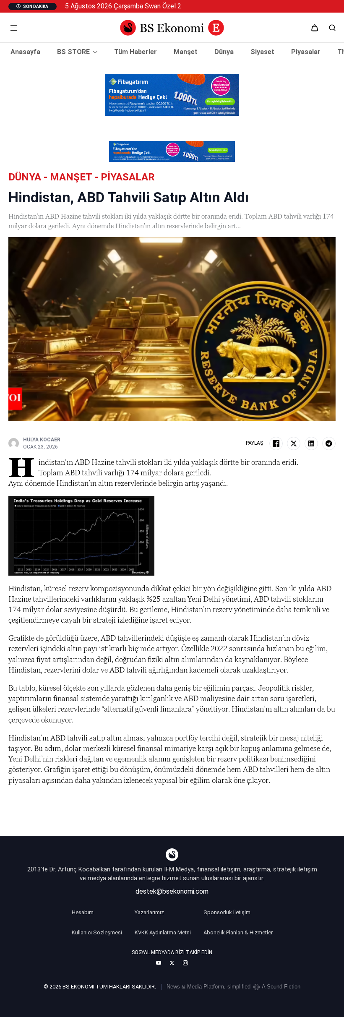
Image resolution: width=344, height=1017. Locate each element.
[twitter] (172, 962)
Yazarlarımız (149, 912)
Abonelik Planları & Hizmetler (238, 932)
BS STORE (73, 52)
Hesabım (83, 912)
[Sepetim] (314, 27)
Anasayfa (25, 52)
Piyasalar (306, 52)
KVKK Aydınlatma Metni (163, 932)
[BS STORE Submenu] (93, 52)
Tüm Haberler (135, 52)
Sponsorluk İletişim (226, 912)
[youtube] (158, 962)
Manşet (186, 52)
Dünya (224, 52)
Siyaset (262, 52)
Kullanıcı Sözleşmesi (97, 932)
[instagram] (185, 962)
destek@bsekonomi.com (172, 891)
